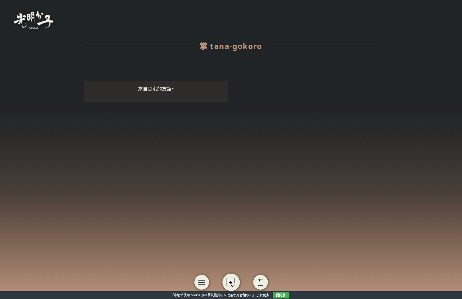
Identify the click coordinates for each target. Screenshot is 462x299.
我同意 (281, 295)
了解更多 (262, 295)
